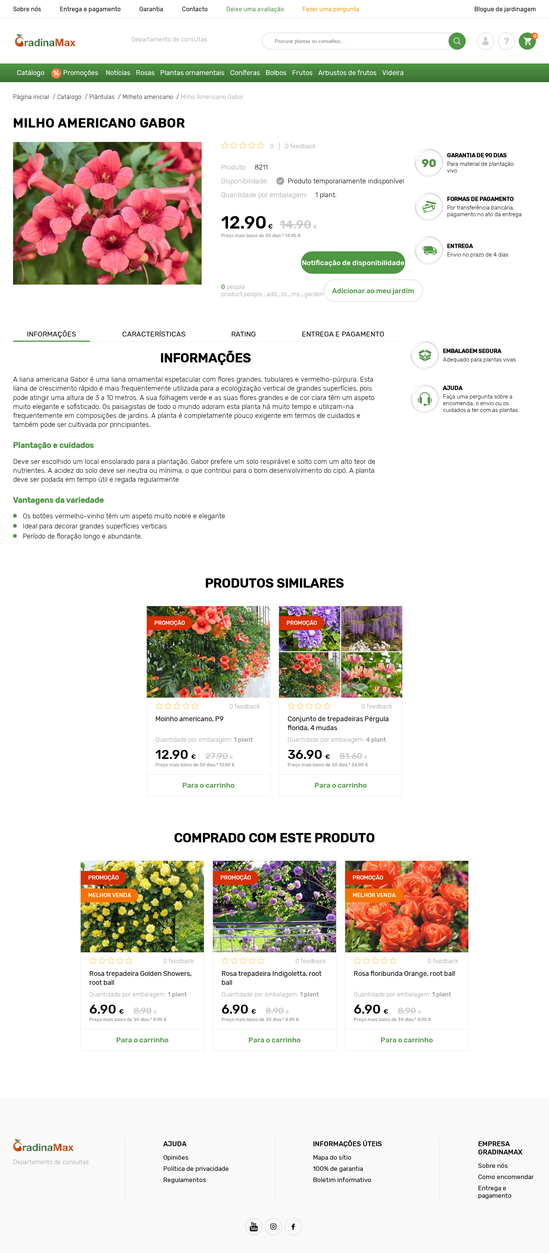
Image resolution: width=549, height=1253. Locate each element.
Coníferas (245, 73)
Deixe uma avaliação (255, 9)
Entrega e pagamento (90, 9)
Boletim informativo (342, 1180)
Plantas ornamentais (192, 73)
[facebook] (293, 1226)
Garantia (151, 9)
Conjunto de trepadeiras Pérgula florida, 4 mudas (338, 723)
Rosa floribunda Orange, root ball (404, 974)
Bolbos (276, 73)
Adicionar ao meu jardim (373, 290)
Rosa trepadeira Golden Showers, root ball (140, 978)
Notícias (118, 73)
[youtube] (254, 1226)
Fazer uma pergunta (331, 9)
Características (154, 334)
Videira (393, 73)
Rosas (145, 73)
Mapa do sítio (332, 1157)
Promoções (80, 73)
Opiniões (176, 1157)
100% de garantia (338, 1168)
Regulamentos (184, 1180)
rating (243, 334)
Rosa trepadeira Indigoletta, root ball (271, 978)
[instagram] (273, 1226)
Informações (51, 334)
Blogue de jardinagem (505, 9)
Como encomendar (506, 1177)
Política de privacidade (196, 1168)
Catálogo (30, 73)
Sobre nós (27, 9)
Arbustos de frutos (347, 73)
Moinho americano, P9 (189, 719)
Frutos (302, 73)
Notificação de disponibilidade (353, 262)
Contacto (195, 9)
